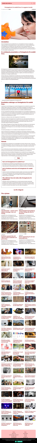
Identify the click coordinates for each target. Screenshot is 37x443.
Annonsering (25, 433)
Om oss (25, 434)
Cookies (25, 436)
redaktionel (34, 9)
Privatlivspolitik (20, 441)
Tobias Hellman (9, 233)
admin (9, 9)
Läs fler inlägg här (18, 190)
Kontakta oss (25, 437)
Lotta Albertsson (9, 207)
